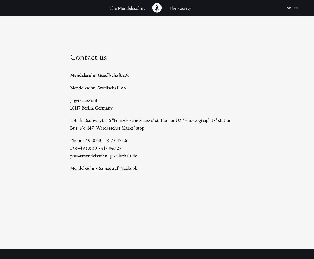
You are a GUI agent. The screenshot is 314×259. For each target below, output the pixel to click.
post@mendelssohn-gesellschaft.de (103, 156)
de (289, 8)
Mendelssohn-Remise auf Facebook (103, 168)
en (296, 8)
